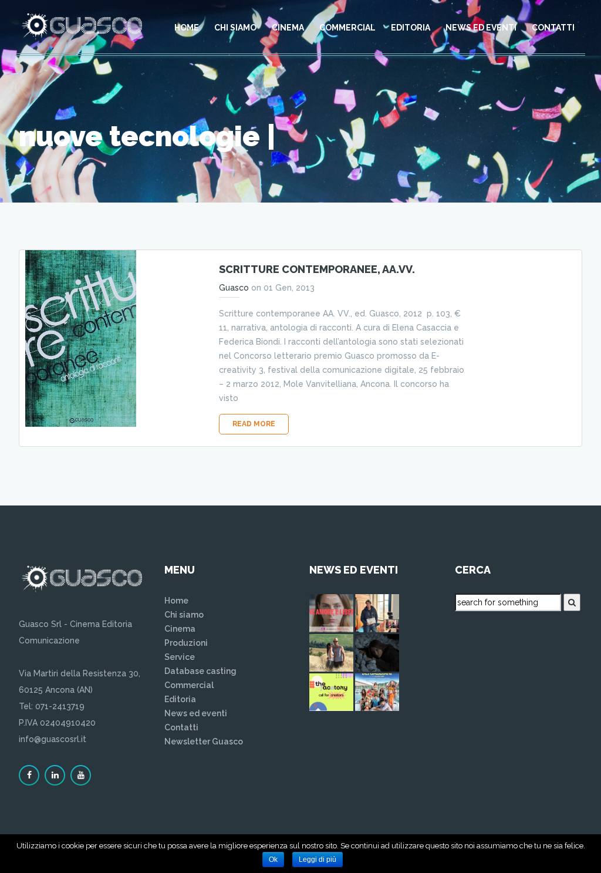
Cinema (288, 27)
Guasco (234, 287)
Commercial (347, 27)
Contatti (553, 27)
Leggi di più (317, 859)
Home (186, 27)
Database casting (200, 671)
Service (179, 657)
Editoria (410, 27)
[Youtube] (80, 775)
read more (253, 424)
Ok (273, 859)
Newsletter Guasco (203, 741)
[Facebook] (29, 775)
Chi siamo (235, 27)
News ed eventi (480, 27)
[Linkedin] (55, 775)
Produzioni (186, 643)
